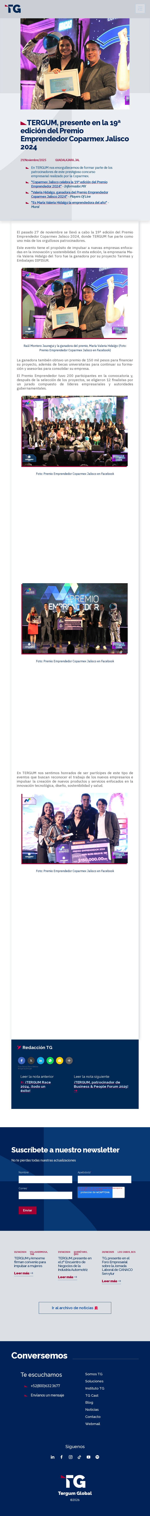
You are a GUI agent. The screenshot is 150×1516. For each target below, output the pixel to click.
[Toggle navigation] (140, 8)
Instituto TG (94, 1388)
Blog (89, 1402)
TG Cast (91, 1395)
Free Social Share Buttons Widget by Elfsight (28, 1068)
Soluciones (94, 1381)
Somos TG (93, 1374)
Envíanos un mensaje (47, 1395)
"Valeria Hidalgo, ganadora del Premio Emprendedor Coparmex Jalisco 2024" (69, 194)
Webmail (92, 1424)
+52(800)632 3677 (45, 1385)
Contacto (93, 1417)
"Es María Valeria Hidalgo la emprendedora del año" (69, 202)
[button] (21, 1060)
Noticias (92, 1409)
